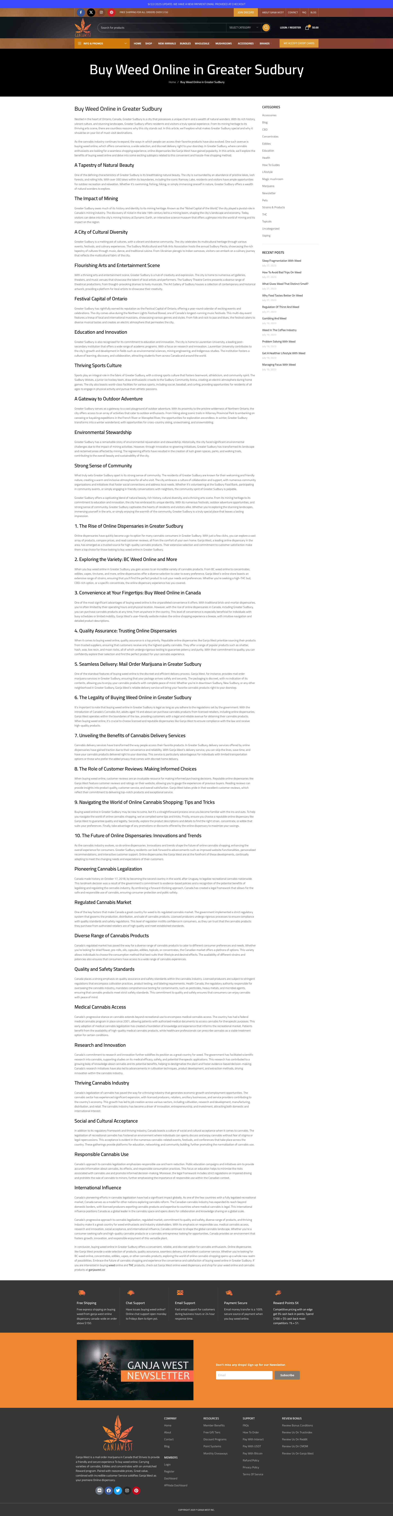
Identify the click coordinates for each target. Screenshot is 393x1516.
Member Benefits (214, 1425)
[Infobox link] (147, 1304)
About (167, 1432)
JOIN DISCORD (246, 12)
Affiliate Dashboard (175, 1485)
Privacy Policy (251, 1467)
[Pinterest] (136, 1490)
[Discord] (99, 1490)
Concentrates (270, 137)
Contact (169, 1439)
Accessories (269, 115)
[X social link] (91, 12)
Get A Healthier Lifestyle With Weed (283, 353)
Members (171, 1457)
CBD (265, 130)
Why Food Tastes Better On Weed (282, 296)
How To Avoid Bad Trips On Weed (281, 272)
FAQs (246, 1425)
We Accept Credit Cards (299, 43)
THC (264, 215)
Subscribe (287, 1375)
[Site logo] (83, 27)
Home (172, 82)
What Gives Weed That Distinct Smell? (285, 284)
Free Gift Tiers (211, 1432)
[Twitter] (118, 1490)
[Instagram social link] (101, 12)
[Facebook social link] (81, 12)
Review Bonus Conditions (297, 1425)
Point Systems (212, 1446)
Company (170, 1418)
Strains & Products (273, 207)
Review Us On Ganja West (298, 1453)
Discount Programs (215, 1439)
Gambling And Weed (274, 318)
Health (266, 158)
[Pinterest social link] (111, 12)
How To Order (251, 1432)
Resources (211, 1418)
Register (169, 1471)
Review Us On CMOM (295, 1446)
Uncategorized (270, 229)
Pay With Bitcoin (253, 1453)
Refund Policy (251, 1460)
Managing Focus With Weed (279, 365)
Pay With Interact (253, 1439)
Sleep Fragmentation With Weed (281, 261)
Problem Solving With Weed (278, 342)
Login (167, 1464)
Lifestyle (267, 172)
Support (249, 1418)
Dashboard (170, 1478)
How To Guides (271, 165)
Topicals (267, 222)
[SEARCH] (266, 27)
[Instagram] (127, 1490)
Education (268, 151)
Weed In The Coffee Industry (279, 330)
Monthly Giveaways (215, 1453)
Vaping (266, 236)
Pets (265, 200)
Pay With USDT (252, 1446)
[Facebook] (109, 1490)
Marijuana (268, 186)
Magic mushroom (272, 179)
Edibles (266, 144)
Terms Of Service (253, 1474)
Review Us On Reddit (294, 1439)
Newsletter (269, 193)
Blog (265, 123)
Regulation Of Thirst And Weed (280, 307)
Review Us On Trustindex (297, 1432)
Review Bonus (292, 1418)
